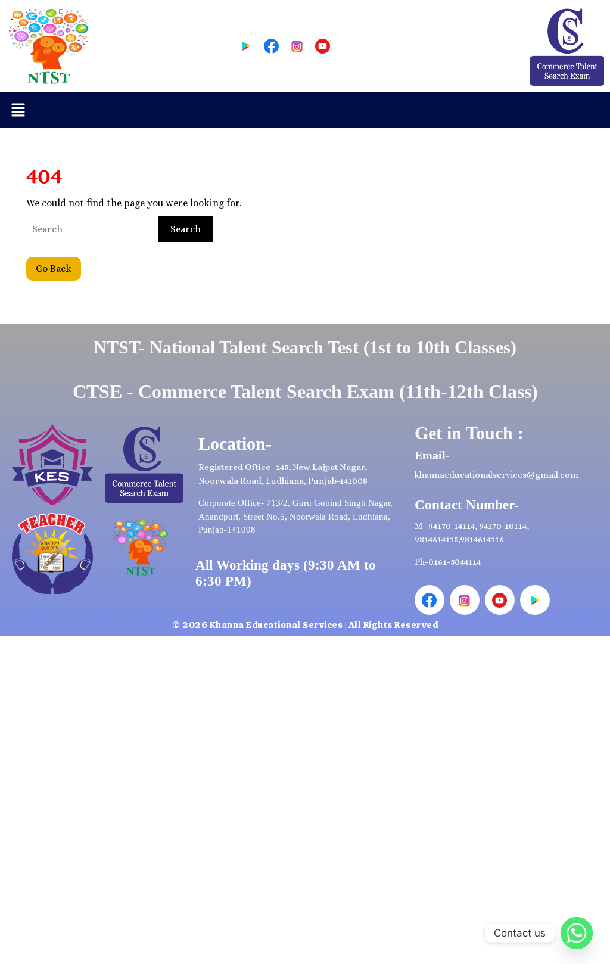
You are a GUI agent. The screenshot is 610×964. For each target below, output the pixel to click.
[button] (18, 110)
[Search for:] (91, 229)
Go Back (58, 265)
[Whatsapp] (577, 933)
